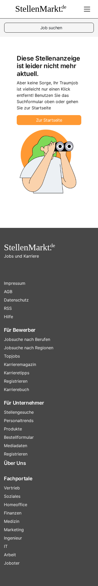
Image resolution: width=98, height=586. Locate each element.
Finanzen (12, 513)
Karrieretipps (16, 372)
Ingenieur (13, 538)
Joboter (12, 563)
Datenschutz (16, 300)
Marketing (14, 529)
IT (6, 546)
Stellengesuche (19, 412)
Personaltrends (18, 420)
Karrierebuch (16, 389)
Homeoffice (15, 504)
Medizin (11, 521)
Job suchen (50, 27)
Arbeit (10, 554)
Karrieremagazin (20, 364)
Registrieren (15, 381)
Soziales (12, 496)
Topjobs (12, 356)
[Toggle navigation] (87, 9)
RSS (8, 308)
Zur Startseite (49, 120)
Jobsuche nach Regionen (28, 347)
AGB (8, 291)
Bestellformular (19, 437)
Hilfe (8, 316)
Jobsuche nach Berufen (27, 339)
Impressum (14, 283)
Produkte (13, 428)
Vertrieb (12, 487)
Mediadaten (15, 445)
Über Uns (15, 463)
